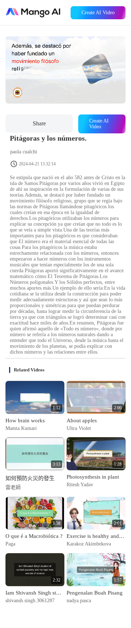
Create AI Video (98, 12)
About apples (82, 420)
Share (39, 123)
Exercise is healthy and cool (96, 536)
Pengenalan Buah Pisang (95, 593)
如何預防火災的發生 (30, 478)
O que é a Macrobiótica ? (34, 536)
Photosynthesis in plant (93, 477)
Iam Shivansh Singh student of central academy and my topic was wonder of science (34, 593)
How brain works (25, 420)
